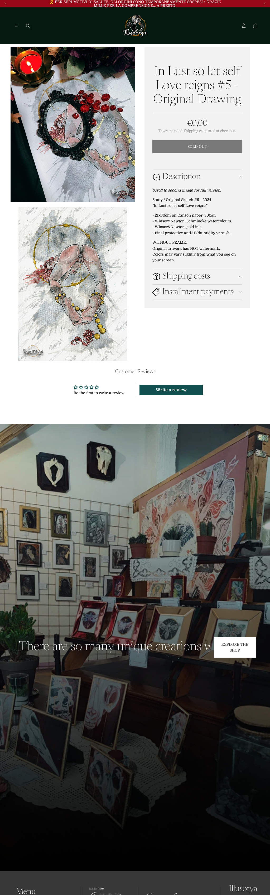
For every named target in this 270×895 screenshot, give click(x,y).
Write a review (171, 390)
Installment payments (197, 292)
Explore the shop (234, 647)
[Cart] (255, 26)
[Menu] (17, 26)
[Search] (28, 26)
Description (181, 177)
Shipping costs (186, 276)
